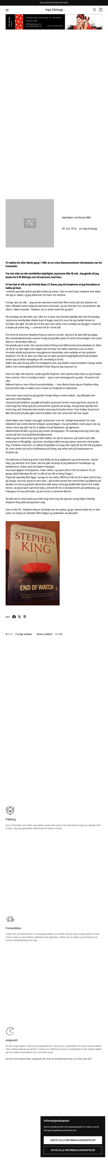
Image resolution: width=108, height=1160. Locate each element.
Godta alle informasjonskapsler (72, 1140)
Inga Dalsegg (54, 9)
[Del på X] (19, 617)
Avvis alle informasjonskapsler (73, 1150)
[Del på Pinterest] (24, 617)
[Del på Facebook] (14, 617)
